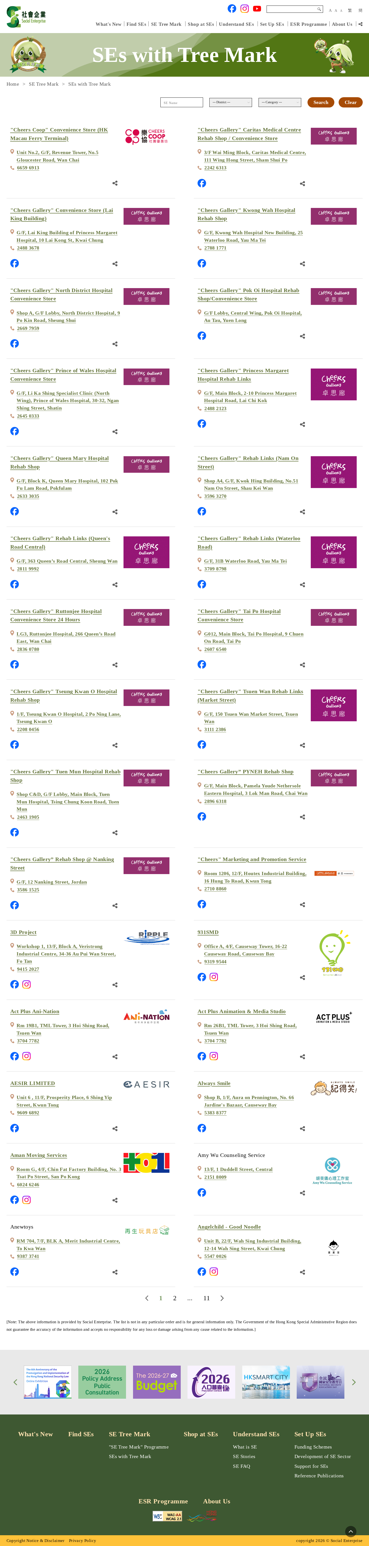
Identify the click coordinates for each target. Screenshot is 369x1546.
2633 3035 (28, 496)
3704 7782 (28, 1040)
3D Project (23, 932)
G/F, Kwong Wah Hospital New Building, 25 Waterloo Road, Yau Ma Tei (253, 236)
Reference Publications (319, 1475)
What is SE (245, 1447)
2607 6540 (215, 649)
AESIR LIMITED (32, 1083)
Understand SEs (236, 24)
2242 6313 (215, 167)
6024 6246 (28, 1184)
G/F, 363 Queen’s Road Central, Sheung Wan (67, 561)
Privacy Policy (82, 1540)
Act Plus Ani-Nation (34, 1011)
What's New (108, 24)
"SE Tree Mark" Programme (139, 1447)
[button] (15, 1382)
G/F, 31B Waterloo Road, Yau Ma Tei (245, 561)
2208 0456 (28, 729)
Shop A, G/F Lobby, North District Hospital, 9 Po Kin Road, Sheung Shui (68, 316)
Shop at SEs (201, 24)
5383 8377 (215, 1112)
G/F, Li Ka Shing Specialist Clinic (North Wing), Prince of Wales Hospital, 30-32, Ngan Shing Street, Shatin (68, 401)
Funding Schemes (313, 1447)
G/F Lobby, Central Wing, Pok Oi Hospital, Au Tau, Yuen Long (253, 316)
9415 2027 (28, 969)
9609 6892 (28, 1112)
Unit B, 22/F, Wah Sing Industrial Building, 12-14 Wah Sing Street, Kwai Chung (252, 1244)
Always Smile (214, 1083)
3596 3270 (215, 496)
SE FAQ (241, 1466)
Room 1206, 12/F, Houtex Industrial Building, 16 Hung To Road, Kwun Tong (255, 877)
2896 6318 (215, 801)
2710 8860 (215, 888)
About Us (342, 24)
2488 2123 (215, 408)
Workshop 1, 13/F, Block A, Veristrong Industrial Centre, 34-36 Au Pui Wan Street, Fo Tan (66, 954)
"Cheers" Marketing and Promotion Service (252, 859)
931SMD (208, 932)
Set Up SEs (272, 24)
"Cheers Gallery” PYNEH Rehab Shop (246, 771)
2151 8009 (215, 1177)
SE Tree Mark (167, 24)
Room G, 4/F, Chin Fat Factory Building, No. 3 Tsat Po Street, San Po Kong (69, 1173)
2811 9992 (28, 568)
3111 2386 (215, 729)
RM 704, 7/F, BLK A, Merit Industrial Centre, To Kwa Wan (68, 1244)
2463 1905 (28, 817)
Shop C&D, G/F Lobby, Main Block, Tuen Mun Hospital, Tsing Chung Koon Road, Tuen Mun (68, 802)
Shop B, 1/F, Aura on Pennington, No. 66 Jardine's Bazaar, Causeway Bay (249, 1101)
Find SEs (136, 24)
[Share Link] (115, 183)
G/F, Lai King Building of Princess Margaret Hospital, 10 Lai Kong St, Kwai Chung (67, 236)
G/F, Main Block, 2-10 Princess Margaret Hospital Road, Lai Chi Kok (250, 397)
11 (206, 1298)
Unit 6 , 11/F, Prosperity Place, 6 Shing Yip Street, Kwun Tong (64, 1101)
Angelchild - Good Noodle (229, 1227)
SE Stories (244, 1456)
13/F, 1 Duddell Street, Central (238, 1169)
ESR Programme (308, 24)
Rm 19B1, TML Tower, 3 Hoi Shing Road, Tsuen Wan (63, 1029)
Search (319, 9)
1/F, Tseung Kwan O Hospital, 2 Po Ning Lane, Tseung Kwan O (69, 717)
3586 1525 (28, 889)
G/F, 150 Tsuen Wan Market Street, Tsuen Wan (251, 717)
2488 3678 (28, 248)
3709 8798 (215, 568)
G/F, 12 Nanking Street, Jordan (52, 882)
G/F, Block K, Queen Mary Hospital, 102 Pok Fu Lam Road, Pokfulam (67, 484)
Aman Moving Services (38, 1155)
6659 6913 (28, 167)
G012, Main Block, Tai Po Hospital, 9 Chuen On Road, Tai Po (253, 637)
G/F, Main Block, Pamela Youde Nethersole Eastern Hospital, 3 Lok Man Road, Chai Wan (256, 789)
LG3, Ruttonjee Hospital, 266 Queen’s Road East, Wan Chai (66, 637)
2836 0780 (28, 649)
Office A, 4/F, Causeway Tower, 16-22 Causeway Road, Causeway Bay (245, 950)
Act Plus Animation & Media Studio (242, 1011)
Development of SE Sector (322, 1456)
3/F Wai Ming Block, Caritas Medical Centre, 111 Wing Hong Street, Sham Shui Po (255, 156)
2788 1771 (215, 248)
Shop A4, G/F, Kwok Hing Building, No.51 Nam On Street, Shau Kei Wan (251, 484)
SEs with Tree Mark (130, 1456)
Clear (351, 102)
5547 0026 (215, 1256)
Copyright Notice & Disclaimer (36, 1540)
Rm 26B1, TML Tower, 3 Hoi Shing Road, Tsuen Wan (250, 1029)
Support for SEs (311, 1466)
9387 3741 (28, 1256)
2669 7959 (28, 328)
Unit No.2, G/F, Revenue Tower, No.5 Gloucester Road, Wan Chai (57, 156)
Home (13, 84)
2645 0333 (28, 416)
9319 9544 (215, 961)
